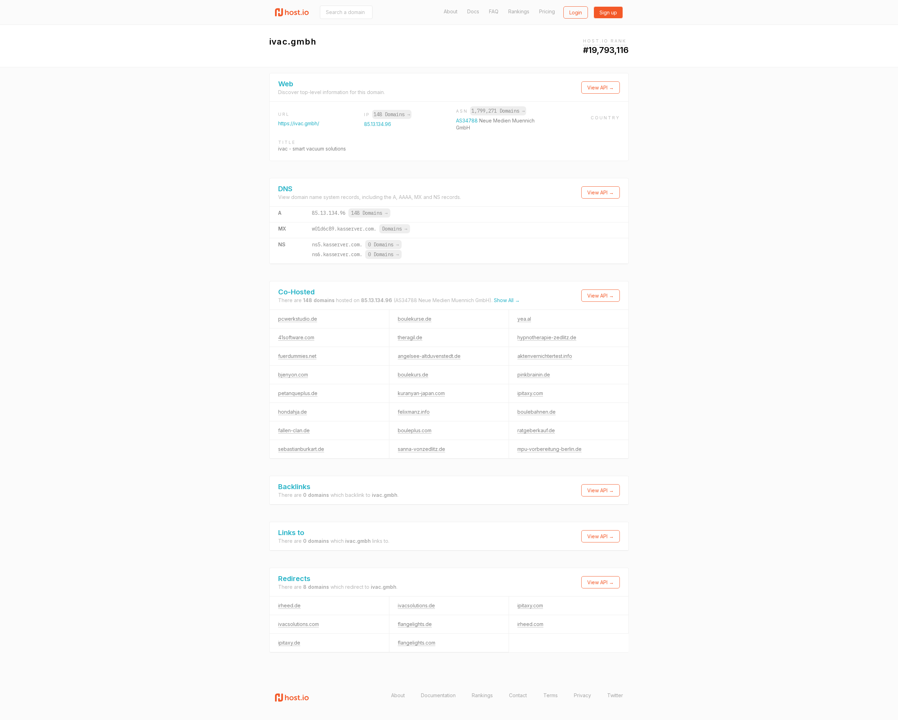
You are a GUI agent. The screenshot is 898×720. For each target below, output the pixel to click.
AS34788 (467, 121)
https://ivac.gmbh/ (298, 123)
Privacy (582, 695)
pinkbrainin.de (533, 375)
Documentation (438, 695)
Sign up (608, 12)
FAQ (493, 11)
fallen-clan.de (294, 430)
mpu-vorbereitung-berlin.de (549, 449)
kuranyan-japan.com (421, 393)
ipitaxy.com (530, 393)
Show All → (507, 300)
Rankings (518, 11)
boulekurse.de (414, 319)
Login (575, 12)
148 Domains (392, 114)
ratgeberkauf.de (536, 430)
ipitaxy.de (289, 643)
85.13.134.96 (377, 124)
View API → (600, 88)
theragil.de (410, 337)
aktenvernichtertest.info (544, 356)
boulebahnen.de (536, 412)
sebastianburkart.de (301, 449)
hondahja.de (292, 412)
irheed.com (530, 624)
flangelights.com (416, 643)
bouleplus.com (414, 430)
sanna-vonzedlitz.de (421, 449)
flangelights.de (415, 624)
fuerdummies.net (297, 356)
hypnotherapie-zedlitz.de (546, 337)
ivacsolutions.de (416, 605)
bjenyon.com (293, 375)
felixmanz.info (414, 412)
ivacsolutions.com (298, 624)
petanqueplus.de (297, 393)
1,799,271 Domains (498, 111)
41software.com (296, 337)
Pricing (547, 11)
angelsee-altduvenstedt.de (429, 356)
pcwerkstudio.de (297, 319)
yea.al (524, 319)
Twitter (615, 695)
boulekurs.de (413, 375)
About (450, 11)
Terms (550, 695)
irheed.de (289, 605)
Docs (473, 11)
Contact (518, 695)
